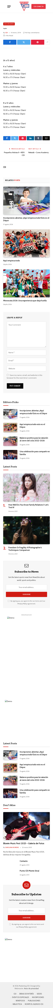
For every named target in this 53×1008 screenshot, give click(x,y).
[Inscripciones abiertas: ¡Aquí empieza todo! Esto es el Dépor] (26, 200)
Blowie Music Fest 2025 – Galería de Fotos (23, 843)
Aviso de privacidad (31, 988)
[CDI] (24, 6)
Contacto (24, 861)
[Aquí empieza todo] (26, 243)
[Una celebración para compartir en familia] (10, 454)
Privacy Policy (22, 604)
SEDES (39, 994)
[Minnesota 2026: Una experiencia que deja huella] (26, 283)
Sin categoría (9, 24)
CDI (4, 167)
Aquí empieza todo (11, 260)
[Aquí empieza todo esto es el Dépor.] (10, 427)
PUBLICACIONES (34, 1001)
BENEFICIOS (20, 1001)
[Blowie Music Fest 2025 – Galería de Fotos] (26, 826)
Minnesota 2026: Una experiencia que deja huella (25, 300)
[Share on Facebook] (9, 42)
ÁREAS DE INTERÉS (26, 994)
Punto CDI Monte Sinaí (29, 871)
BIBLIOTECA (17, 1004)
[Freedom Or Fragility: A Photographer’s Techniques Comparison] (26, 530)
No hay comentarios (32, 33)
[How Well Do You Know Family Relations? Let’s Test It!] (26, 487)
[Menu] (9, 6)
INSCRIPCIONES (38, 997)
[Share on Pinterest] (37, 42)
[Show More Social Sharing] (47, 42)
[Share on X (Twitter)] (23, 42)
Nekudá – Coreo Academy (38, 152)
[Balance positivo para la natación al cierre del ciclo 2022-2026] (10, 441)
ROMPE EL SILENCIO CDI (34, 1004)
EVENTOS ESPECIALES (20, 997)
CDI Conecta (38, 6)
